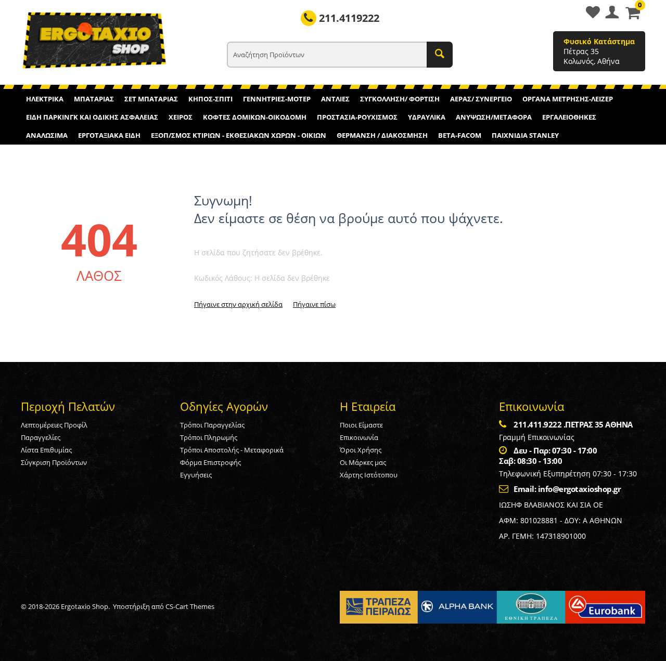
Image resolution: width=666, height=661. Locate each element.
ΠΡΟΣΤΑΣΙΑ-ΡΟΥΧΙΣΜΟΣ (357, 117)
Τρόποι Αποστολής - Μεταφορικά (232, 450)
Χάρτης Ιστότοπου (369, 474)
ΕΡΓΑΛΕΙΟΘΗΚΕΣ (569, 117)
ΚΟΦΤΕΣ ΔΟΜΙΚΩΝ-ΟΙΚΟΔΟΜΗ (254, 117)
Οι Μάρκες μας (363, 462)
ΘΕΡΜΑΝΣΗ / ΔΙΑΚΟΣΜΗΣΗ (382, 135)
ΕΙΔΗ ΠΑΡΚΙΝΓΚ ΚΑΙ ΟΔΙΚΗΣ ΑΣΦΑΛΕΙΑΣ (92, 117)
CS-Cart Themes (189, 606)
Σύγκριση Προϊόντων (54, 462)
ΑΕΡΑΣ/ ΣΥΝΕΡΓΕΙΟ (481, 98)
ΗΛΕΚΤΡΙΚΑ (44, 98)
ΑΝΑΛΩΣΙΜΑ (47, 135)
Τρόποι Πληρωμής (208, 437)
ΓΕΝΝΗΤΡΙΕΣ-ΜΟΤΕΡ (277, 98)
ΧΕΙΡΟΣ (181, 117)
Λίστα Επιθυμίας (46, 450)
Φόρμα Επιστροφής (210, 462)
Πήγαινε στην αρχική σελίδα (238, 304)
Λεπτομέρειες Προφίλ (54, 425)
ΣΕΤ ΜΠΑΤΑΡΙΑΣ (151, 98)
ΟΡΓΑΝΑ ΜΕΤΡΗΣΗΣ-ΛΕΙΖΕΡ (567, 98)
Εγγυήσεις (196, 474)
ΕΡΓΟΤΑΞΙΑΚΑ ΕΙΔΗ (109, 135)
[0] (632, 15)
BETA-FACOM (459, 135)
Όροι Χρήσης (360, 450)
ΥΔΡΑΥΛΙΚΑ (426, 117)
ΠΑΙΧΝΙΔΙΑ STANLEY (525, 135)
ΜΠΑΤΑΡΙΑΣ (94, 98)
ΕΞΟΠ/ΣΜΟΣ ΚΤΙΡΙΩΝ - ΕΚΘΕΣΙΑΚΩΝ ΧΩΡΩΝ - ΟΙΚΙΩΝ (238, 135)
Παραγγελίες (40, 437)
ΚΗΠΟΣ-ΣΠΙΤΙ (210, 98)
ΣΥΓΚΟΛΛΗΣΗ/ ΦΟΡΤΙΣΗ (400, 98)
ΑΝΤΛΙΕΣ (335, 98)
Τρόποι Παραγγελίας (212, 425)
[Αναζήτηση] (440, 55)
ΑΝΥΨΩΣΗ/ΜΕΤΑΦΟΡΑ (494, 117)
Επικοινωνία (359, 437)
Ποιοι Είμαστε (361, 425)
